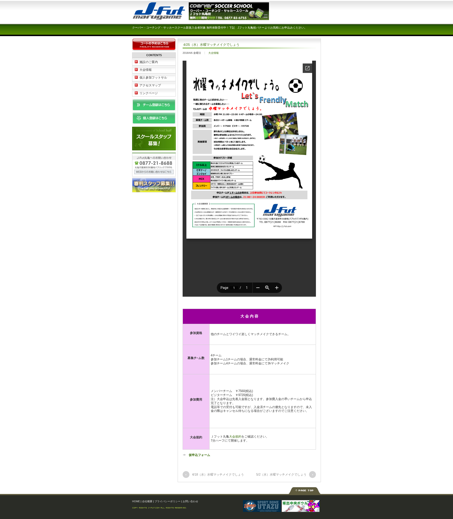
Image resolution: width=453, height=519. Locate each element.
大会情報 (213, 52)
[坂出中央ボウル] (300, 509)
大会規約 (235, 436)
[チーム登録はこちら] (154, 108)
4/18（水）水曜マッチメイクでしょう (218, 474)
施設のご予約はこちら (154, 45)
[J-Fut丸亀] (167, 17)
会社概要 (147, 501)
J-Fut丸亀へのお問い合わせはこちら (154, 165)
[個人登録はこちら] (154, 122)
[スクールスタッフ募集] (154, 148)
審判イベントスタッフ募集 (154, 185)
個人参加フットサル (153, 77)
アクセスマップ (150, 85)
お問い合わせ (190, 501)
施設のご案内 (148, 62)
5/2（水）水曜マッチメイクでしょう (281, 474)
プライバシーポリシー (167, 501)
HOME (136, 501)
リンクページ (148, 93)
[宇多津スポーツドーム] (262, 509)
